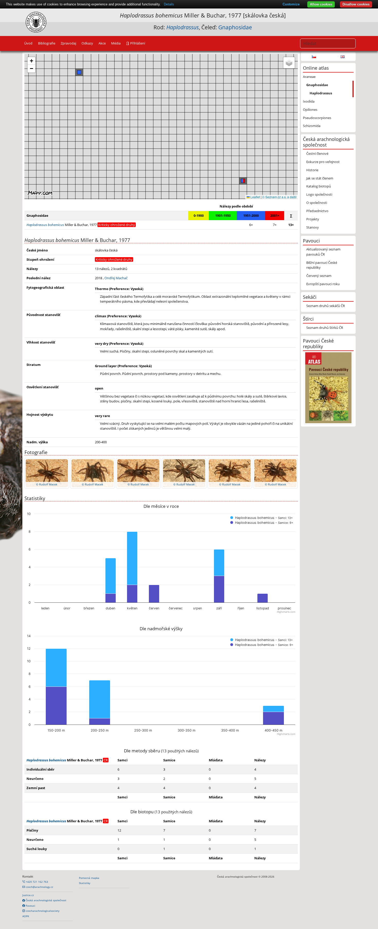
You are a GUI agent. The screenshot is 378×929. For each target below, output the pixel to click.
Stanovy (312, 227)
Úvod (28, 43)
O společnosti (316, 202)
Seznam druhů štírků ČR (324, 327)
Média (116, 43)
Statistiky (84, 883)
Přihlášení (137, 43)
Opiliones (310, 109)
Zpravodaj (68, 43)
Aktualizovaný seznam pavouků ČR (323, 251)
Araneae (309, 76)
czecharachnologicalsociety (42, 911)
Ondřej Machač (116, 278)
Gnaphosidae (235, 27)
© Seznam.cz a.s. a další (279, 197)
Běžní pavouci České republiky (321, 265)
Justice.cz (28, 895)
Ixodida (308, 101)
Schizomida (311, 125)
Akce (102, 43)
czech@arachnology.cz (39, 887)
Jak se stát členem (319, 178)
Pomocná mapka (89, 878)
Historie (312, 170)
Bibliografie (46, 43)
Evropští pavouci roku (323, 284)
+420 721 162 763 (36, 881)
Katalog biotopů (318, 186)
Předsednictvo (317, 211)
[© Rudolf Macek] (47, 473)
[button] (243, 181)
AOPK (25, 916)
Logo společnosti (319, 194)
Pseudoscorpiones (317, 117)
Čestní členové (317, 153)
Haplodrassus (321, 93)
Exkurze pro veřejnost (323, 161)
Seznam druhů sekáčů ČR (325, 305)
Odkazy (87, 43)
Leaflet (255, 197)
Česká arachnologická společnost (45, 900)
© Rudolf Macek (46, 484)
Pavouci (30, 905)
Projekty (312, 219)
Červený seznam (318, 275)
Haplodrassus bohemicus (46, 760)
